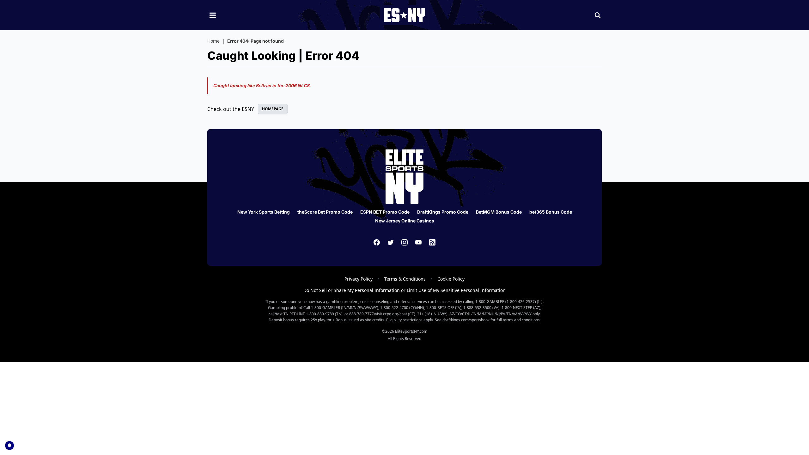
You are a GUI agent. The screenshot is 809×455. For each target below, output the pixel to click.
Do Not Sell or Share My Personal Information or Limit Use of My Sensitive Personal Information (404, 290)
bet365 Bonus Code (550, 212)
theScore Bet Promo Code (325, 212)
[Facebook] (377, 242)
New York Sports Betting (263, 212)
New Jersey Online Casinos (404, 220)
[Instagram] (404, 242)
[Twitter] (390, 242)
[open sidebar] (212, 15)
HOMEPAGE (272, 109)
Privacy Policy (358, 279)
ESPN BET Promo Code (385, 212)
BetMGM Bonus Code (499, 212)
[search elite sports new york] (597, 15)
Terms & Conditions (405, 279)
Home (213, 41)
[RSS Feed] (432, 242)
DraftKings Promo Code (442, 212)
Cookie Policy (451, 279)
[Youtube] (418, 242)
